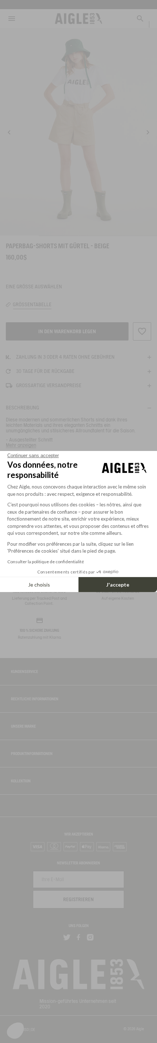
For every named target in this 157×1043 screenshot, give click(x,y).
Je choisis (39, 584)
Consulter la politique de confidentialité (45, 561)
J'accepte (117, 584)
